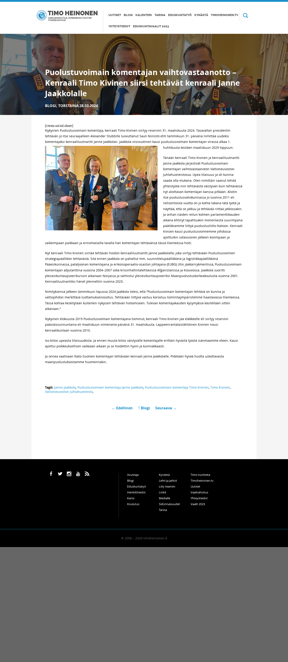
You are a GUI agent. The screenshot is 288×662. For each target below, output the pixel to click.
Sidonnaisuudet (169, 504)
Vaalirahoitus (199, 492)
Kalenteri (143, 15)
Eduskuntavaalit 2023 (151, 26)
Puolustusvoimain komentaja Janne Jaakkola (110, 387)
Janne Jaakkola (65, 387)
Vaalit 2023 (198, 504)
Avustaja (133, 475)
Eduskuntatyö (180, 15)
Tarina (160, 15)
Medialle (164, 498)
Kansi (130, 498)
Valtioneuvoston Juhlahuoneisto (69, 391)
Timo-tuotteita (200, 475)
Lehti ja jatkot (168, 481)
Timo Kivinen (220, 387)
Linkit (162, 492)
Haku (243, 15)
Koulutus (133, 504)
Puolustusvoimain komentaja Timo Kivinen (177, 387)
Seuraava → (166, 407)
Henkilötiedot (136, 492)
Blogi (128, 15)
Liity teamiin (167, 486)
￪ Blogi (144, 407)
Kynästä (201, 15)
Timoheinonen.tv (224, 15)
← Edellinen (123, 407)
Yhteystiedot (119, 26)
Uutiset (114, 15)
